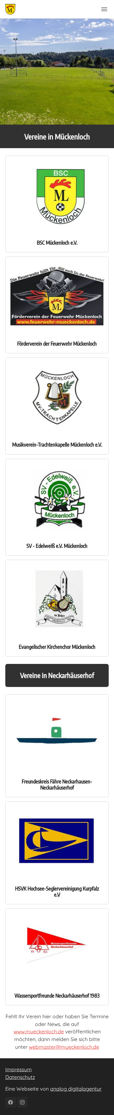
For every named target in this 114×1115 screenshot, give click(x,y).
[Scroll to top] (101, 1102)
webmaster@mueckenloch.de (64, 1047)
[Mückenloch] (10, 9)
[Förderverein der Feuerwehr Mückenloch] (57, 295)
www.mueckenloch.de (39, 1031)
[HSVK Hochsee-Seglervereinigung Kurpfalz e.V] (57, 839)
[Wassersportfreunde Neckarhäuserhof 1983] (57, 947)
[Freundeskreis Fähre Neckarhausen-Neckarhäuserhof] (57, 732)
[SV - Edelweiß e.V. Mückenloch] (57, 497)
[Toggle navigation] (104, 9)
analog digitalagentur (76, 1089)
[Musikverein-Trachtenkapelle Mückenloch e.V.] (57, 396)
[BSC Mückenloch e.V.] (57, 194)
